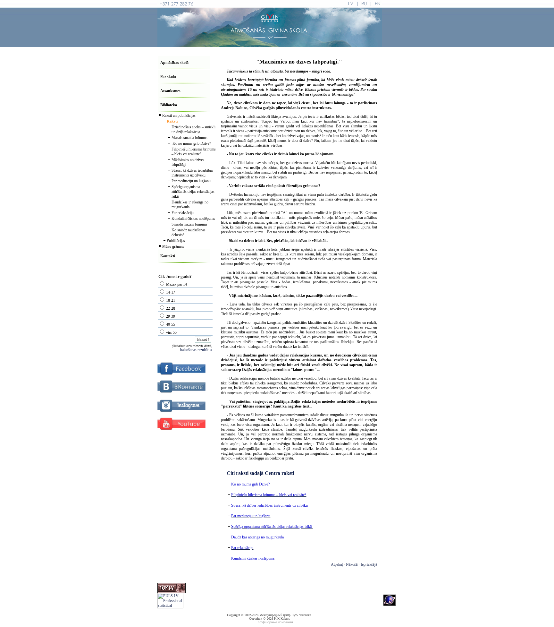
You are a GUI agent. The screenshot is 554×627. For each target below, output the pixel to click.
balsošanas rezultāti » (196, 350)
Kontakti (167, 256)
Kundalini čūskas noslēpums (193, 218)
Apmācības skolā (174, 62)
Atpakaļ (337, 564)
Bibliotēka (168, 105)
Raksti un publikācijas (179, 115)
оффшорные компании (275, 622)
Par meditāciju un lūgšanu (191, 181)
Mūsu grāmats (173, 246)
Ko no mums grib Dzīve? (191, 143)
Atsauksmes (170, 91)
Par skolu (168, 76)
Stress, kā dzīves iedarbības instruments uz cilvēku (192, 172)
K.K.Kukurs (282, 618)
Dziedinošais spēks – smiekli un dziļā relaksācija (193, 129)
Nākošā (351, 564)
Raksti (172, 121)
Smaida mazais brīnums (189, 224)
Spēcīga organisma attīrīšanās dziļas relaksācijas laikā (193, 192)
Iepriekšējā (369, 564)
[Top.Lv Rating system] (171, 591)
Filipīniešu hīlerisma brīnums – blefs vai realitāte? (194, 151)
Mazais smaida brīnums (189, 137)
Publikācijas (176, 240)
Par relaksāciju (183, 212)
